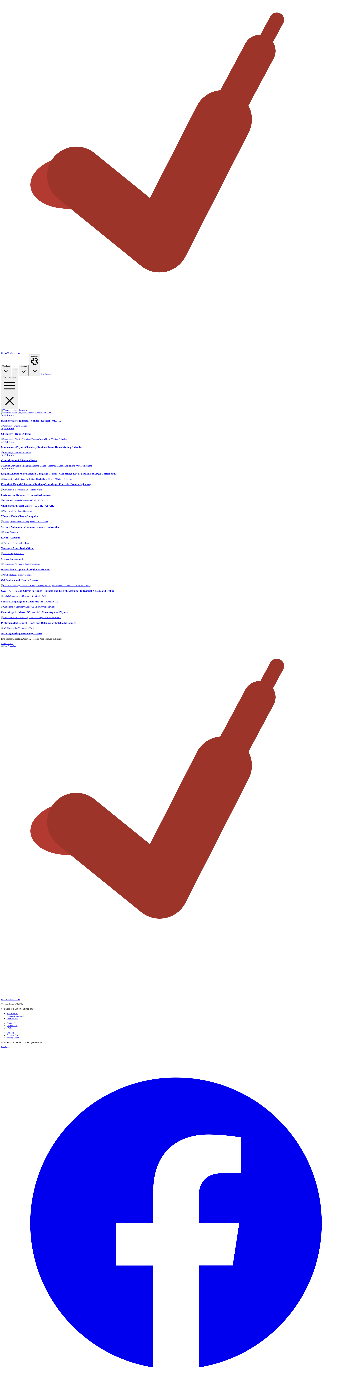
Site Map (10, 1033)
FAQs (9, 1028)
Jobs (15, 370)
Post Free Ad (46, 374)
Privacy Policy (13, 1038)
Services (23, 366)
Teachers (6, 366)
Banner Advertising (15, 1016)
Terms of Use (12, 1035)
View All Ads (7, 643)
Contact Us (11, 1023)
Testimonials (12, 1025)
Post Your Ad (12, 1013)
